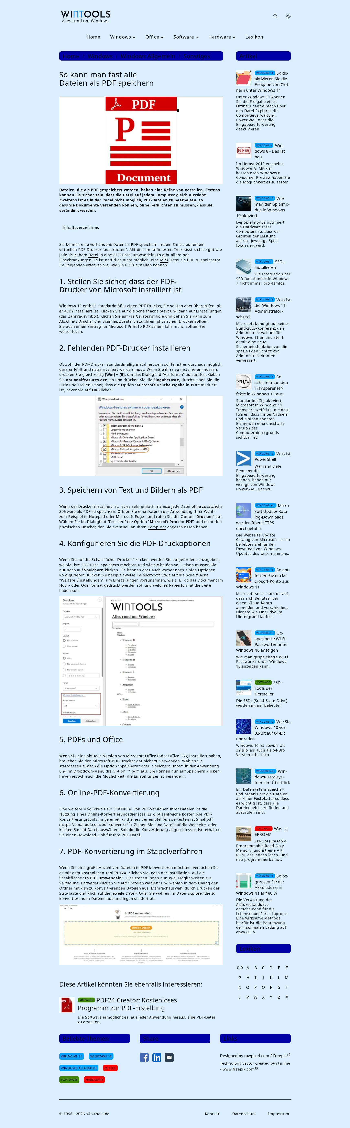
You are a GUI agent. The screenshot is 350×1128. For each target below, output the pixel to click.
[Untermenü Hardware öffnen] (233, 37)
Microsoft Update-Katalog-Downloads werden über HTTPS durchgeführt (263, 517)
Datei (93, 254)
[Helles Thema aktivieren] (288, 16)
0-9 (240, 967)
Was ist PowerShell (273, 456)
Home (93, 37)
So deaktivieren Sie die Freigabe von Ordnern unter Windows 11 (262, 81)
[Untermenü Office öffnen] (161, 37)
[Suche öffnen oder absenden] (275, 16)
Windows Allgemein (148, 56)
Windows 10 (101, 1056)
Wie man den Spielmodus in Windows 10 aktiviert (262, 207)
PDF (146, 326)
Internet (112, 819)
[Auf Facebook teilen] (144, 1058)
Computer (157, 526)
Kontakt (212, 1113)
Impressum (278, 1113)
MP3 (164, 259)
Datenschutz (243, 1113)
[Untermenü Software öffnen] (196, 37)
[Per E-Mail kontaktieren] (169, 1058)
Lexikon (254, 37)
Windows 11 (71, 1056)
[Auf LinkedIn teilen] (156, 1058)
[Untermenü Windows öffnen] (133, 37)
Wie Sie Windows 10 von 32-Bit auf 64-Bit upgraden (263, 730)
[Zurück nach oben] (340, 1118)
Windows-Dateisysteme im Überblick (272, 776)
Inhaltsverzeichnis (81, 227)
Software (184, 37)
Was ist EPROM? (271, 831)
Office (152, 37)
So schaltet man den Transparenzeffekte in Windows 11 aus (262, 385)
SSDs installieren (270, 264)
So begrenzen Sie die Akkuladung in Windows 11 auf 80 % (262, 884)
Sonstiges (196, 56)
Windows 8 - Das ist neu (270, 151)
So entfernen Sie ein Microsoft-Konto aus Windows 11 (263, 578)
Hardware (219, 37)
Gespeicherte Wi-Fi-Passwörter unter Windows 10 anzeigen (262, 641)
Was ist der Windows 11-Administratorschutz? (263, 308)
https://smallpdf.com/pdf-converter (94, 824)
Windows (120, 37)
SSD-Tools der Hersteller (268, 688)
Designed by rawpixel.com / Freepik (253, 1055)
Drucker (85, 321)
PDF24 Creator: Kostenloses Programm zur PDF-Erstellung (127, 1004)
